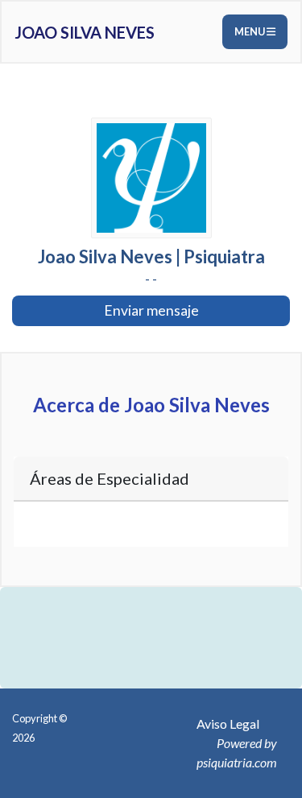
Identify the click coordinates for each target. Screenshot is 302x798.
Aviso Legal (228, 723)
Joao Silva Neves (84, 32)
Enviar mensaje (151, 310)
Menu (250, 31)
